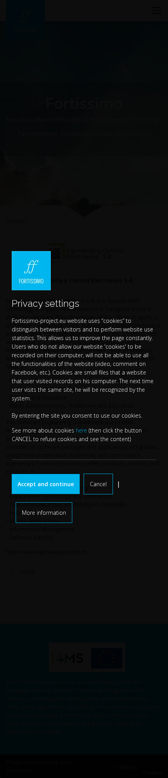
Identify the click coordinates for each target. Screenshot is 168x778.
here (81, 430)
